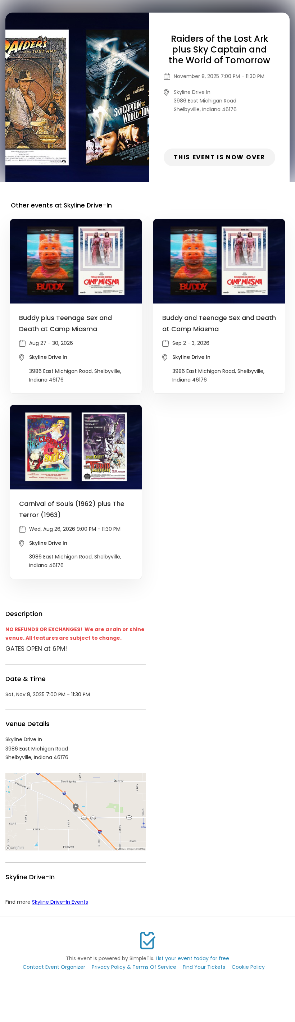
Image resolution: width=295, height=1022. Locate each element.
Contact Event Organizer (54, 967)
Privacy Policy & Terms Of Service (134, 967)
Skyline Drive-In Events (60, 901)
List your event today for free (192, 958)
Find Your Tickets (204, 967)
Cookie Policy (248, 967)
